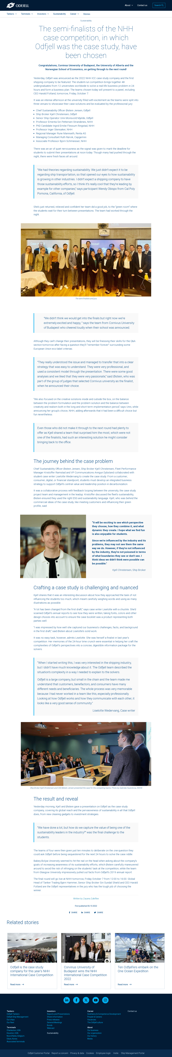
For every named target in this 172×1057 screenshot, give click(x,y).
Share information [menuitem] (55, 1017)
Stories (86, 14)
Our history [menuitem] (92, 1036)
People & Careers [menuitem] (94, 1017)
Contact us (142, 5)
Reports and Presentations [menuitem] (58, 1014)
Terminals (25, 14)
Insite (115, 1053)
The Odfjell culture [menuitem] (95, 1022)
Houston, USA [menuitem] (12, 1033)
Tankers (10, 14)
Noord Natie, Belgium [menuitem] (15, 1036)
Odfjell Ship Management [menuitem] (17, 1017)
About (127, 5)
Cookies (90, 1053)
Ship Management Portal (132, 1053)
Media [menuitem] (90, 1039)
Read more (15, 984)
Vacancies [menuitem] (91, 1020)
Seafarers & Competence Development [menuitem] (104, 1014)
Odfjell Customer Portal (38, 1053)
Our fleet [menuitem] (10, 1022)
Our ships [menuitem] (11, 1020)
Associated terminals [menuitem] (16, 1041)
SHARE (74, 912)
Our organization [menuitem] (94, 1033)
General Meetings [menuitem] (54, 1022)
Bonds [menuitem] (49, 1025)
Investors (41, 14)
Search (157, 5)
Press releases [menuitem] (53, 1020)
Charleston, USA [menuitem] (14, 1030)
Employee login (103, 1053)
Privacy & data (77, 1053)
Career (73, 14)
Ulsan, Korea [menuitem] (12, 1039)
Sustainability (59, 14)
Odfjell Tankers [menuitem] (13, 1014)
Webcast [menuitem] (50, 1028)
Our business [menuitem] (92, 1030)
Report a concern (60, 1053)
